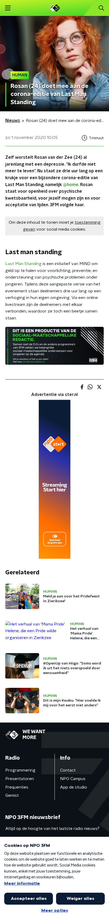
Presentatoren (19, 779)
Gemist (12, 795)
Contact (68, 770)
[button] (8, 8)
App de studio (73, 787)
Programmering (20, 770)
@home (70, 185)
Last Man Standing (23, 264)
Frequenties (16, 787)
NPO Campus (72, 779)
